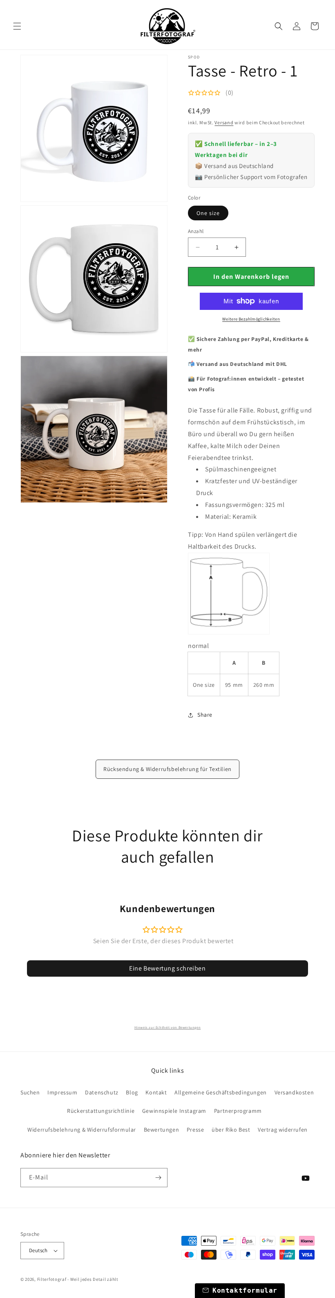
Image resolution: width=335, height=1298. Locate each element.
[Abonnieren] (158, 1177)
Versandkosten (294, 1092)
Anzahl (195, 231)
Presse (195, 1129)
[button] (17, 26)
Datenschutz (101, 1092)
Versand (223, 122)
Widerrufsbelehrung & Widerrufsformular (81, 1129)
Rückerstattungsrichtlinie (100, 1110)
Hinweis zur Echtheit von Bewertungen (167, 1027)
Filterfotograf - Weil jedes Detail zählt (77, 1279)
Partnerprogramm (238, 1110)
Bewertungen (161, 1129)
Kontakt (156, 1092)
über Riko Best (231, 1129)
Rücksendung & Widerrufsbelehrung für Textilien (167, 769)
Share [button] (204, 714)
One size (208, 213)
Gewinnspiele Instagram (174, 1110)
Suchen (30, 1092)
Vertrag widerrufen (283, 1129)
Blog (132, 1092)
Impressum (62, 1092)
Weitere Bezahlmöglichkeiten (251, 319)
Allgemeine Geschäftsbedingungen (220, 1092)
